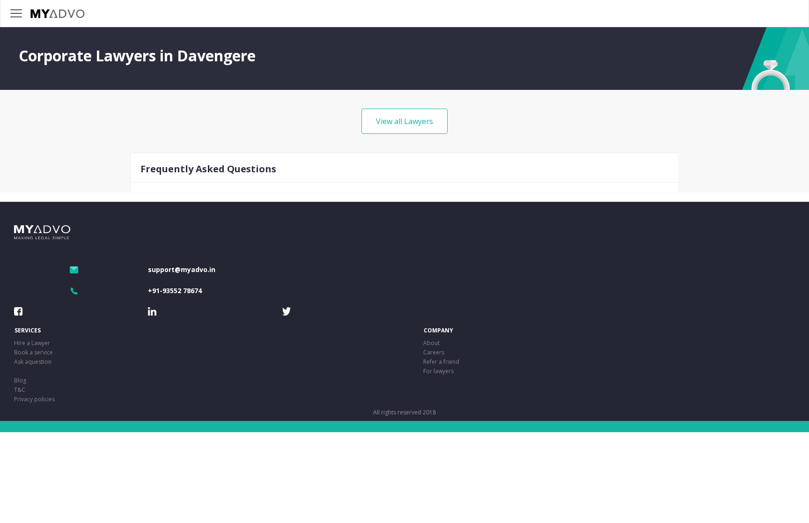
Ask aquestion (32, 362)
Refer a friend (441, 362)
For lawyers (438, 371)
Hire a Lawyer (32, 343)
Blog (20, 380)
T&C (19, 390)
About (431, 343)
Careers (433, 352)
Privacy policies (34, 399)
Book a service (33, 352)
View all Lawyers (404, 121)
